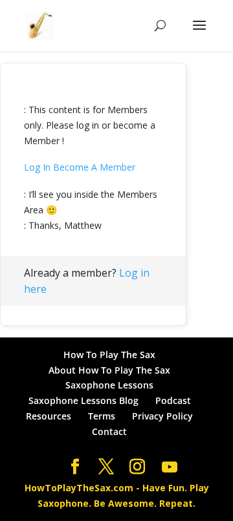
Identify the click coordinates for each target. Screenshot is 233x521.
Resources (48, 416)
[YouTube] (170, 467)
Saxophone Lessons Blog (83, 400)
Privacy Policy (162, 416)
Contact (109, 431)
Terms (101, 416)
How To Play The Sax (109, 354)
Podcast (173, 400)
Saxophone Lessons (109, 385)
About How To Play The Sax (109, 370)
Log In (37, 167)
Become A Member (94, 167)
